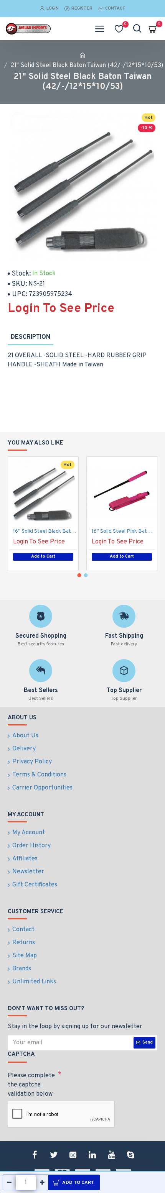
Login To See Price (61, 309)
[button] (79, 575)
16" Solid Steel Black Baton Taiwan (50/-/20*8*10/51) (44, 531)
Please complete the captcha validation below (31, 1085)
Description (30, 337)
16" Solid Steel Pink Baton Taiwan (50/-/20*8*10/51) (123, 531)
